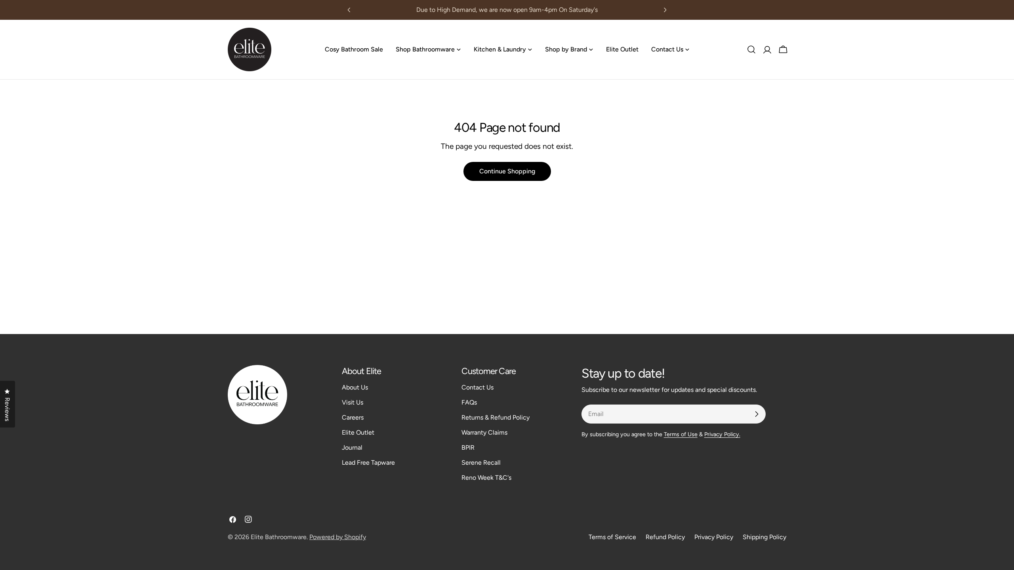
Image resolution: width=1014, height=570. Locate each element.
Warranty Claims (484, 432)
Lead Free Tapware (368, 462)
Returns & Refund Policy (495, 417)
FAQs (469, 402)
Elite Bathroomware (279, 537)
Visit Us (352, 402)
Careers (353, 417)
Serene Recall (481, 462)
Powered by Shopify (337, 537)
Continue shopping (507, 171)
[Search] (751, 49)
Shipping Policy (764, 537)
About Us (355, 387)
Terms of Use (681, 434)
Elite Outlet (358, 432)
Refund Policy (665, 537)
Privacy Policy (713, 537)
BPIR (468, 447)
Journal (352, 447)
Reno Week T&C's (486, 477)
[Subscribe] (756, 414)
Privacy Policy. (722, 434)
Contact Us (477, 387)
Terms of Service (612, 537)
